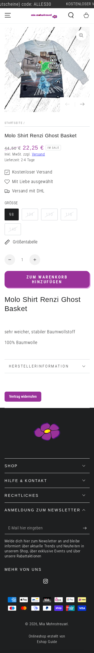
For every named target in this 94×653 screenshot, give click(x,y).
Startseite (14, 123)
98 (11, 214)
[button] (71, 15)
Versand (38, 154)
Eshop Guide (47, 642)
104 (30, 214)
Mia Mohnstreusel (53, 624)
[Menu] (8, 15)
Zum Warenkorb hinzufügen (47, 279)
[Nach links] (67, 104)
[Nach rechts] (82, 104)
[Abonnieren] (86, 528)
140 (12, 229)
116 (69, 214)
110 (49, 214)
